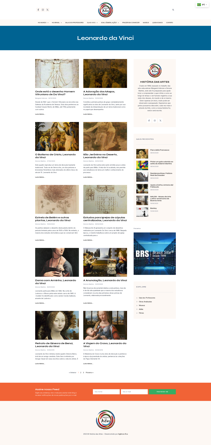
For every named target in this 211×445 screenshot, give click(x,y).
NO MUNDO (42, 23)
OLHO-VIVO (91, 23)
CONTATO (169, 23)
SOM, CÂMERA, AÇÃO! (109, 23)
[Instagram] (43, 10)
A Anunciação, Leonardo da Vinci (105, 280)
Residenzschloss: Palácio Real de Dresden (161, 174)
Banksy (153, 208)
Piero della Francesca (159, 150)
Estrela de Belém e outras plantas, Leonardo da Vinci (52, 219)
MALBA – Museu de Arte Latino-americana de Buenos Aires (160, 199)
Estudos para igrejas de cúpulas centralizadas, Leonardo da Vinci (105, 219)
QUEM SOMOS (157, 23)
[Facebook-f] (38, 10)
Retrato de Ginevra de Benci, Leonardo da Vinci (54, 345)
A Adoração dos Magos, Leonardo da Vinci (99, 93)
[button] (173, 9)
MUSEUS (146, 23)
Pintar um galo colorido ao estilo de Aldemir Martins (161, 163)
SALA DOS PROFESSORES (74, 23)
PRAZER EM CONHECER (130, 23)
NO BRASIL (56, 23)
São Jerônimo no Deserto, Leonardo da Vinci (100, 156)
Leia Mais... (40, 114)
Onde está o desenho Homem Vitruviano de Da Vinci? (55, 93)
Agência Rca (123, 434)
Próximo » (89, 372)
